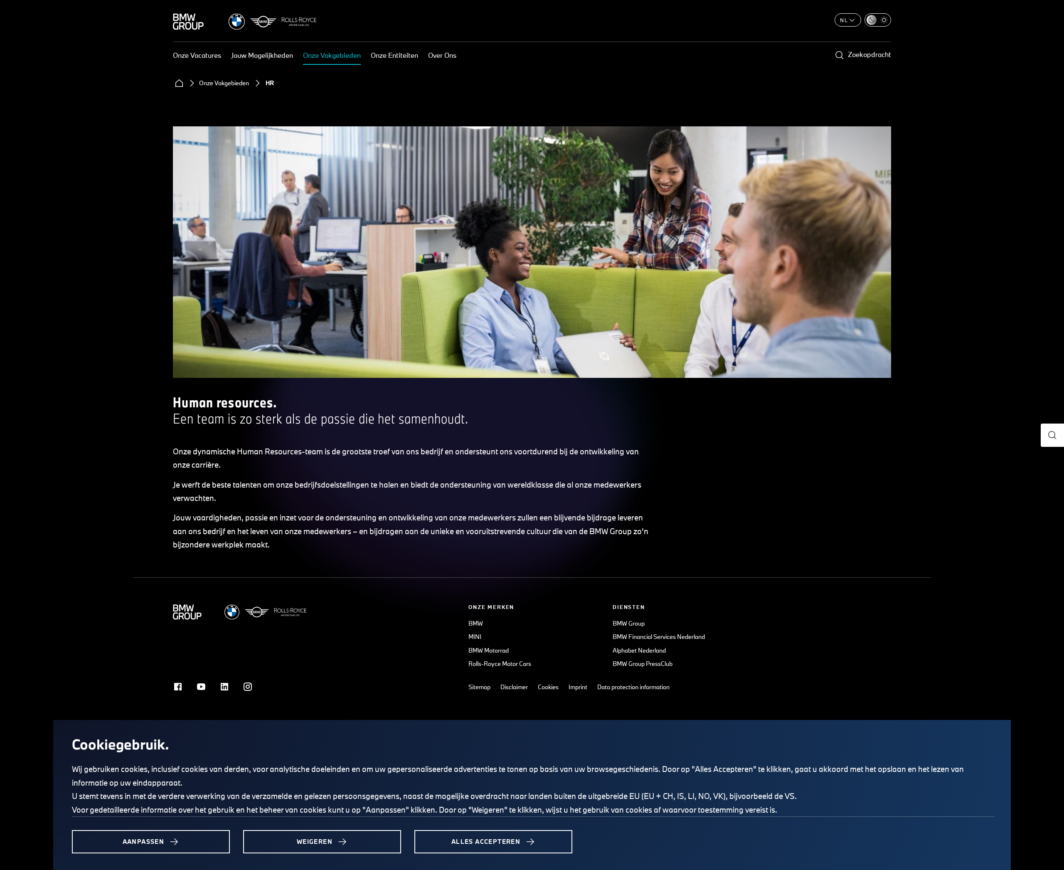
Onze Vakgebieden (332, 55)
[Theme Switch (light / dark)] (877, 20)
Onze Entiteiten (394, 55)
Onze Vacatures (197, 55)
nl (844, 20)
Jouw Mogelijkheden (262, 55)
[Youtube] (201, 687)
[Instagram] (248, 687)
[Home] (179, 83)
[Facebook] (178, 687)
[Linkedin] (224, 687)
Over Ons (442, 55)
